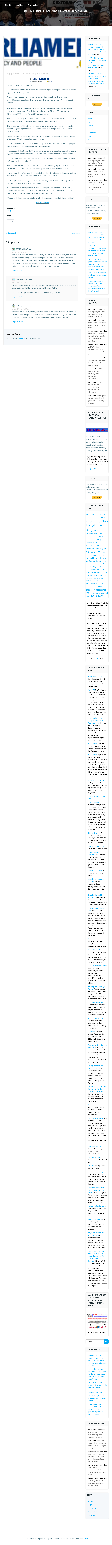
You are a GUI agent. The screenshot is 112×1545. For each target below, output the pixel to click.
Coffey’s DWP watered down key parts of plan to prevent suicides (97, 362)
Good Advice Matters (95, 1002)
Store (38, 11)
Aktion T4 (91, 690)
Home (25, 11)
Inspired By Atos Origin (96, 1018)
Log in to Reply (17, 270)
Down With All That (95, 950)
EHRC (104, 552)
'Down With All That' (95, 676)
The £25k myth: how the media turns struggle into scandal (97, 275)
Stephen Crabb (97, 575)
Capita (95, 530)
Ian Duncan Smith (93, 561)
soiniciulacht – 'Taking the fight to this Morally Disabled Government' (97, 1088)
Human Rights (99, 558)
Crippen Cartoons (94, 833)
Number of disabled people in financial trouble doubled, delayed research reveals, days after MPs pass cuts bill (97, 79)
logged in (21, 338)
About (90, 119)
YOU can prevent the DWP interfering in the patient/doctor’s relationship (96, 374)
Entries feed (92, 1508)
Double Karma (93, 939)
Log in (90, 1505)
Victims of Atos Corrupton (97, 1206)
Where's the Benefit (95, 1219)
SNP (90, 575)
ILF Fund (103, 561)
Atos (102, 514)
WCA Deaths (91, 584)
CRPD (102, 534)
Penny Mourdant (91, 572)
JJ (9, 74)
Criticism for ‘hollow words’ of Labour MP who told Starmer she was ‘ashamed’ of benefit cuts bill (97, 49)
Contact (91, 126)
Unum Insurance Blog (95, 1172)
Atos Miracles (93, 744)
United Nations (97, 581)
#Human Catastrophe (93, 515)
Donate (46, 11)
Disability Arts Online (95, 871)
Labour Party (91, 566)
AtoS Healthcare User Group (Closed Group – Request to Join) (96, 720)
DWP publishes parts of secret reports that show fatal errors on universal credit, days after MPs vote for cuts (97, 63)
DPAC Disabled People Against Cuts (97, 548)
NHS (102, 569)
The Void (91, 1166)
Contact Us (77, 11)
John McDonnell (103, 564)
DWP (98, 552)
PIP (98, 572)
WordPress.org (93, 1515)
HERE (97, 658)
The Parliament (42, 203)
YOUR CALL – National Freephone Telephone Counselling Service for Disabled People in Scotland (96, 1256)
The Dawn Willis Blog (95, 1146)
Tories (104, 575)
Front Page (92, 133)
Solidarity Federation (95, 1105)
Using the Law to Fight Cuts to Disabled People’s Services (97, 1190)
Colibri (85, 1538)
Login (90, 136)
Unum (105, 581)
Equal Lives (89, 555)
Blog (32, 11)
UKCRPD (97, 578)
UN (101, 578)
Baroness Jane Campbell (93, 518)
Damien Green (92, 536)
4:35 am (31, 74)
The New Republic (94, 1157)
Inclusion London (92, 564)
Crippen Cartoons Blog (96, 846)
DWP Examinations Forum (97, 966)
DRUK (92, 552)
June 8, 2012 (19, 74)
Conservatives (93, 533)
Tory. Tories (89, 578)
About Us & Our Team (61, 11)
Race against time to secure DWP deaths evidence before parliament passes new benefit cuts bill (96, 286)
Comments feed (93, 1512)
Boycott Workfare (94, 802)
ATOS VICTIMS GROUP (96, 780)
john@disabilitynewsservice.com (98, 469)
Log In (86, 11)
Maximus (93, 569)
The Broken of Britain (95, 1118)
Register (91, 1501)
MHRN (98, 569)
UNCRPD (88, 581)
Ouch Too (91, 1032)
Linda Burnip (100, 567)
